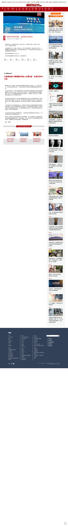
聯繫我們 (50, 343)
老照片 (22, 353)
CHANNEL (33, 2)
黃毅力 (35, 342)
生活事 (60, 2)
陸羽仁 (9, 342)
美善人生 (51, 2)
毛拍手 (35, 335)
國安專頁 (4, 2)
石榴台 (28, 2)
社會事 (19, 9)
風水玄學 (10, 345)
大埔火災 (8, 9)
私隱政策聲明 (51, 342)
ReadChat (10, 356)
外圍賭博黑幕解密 (25, 337)
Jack (35, 346)
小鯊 (22, 342)
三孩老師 (36, 349)
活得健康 (10, 351)
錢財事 (26, 9)
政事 (16, 9)
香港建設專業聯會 (37, 338)
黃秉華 (22, 345)
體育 (47, 2)
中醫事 (32, 9)
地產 (29, 9)
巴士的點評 (10, 337)
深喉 (22, 335)
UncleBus (10, 352)
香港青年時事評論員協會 (39, 345)
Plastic (44, 2)
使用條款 (50, 340)
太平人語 (23, 346)
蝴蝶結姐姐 (23, 359)
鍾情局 (9, 339)
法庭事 (23, 9)
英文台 (24, 2)
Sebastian (10, 341)
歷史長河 (56, 2)
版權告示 (50, 338)
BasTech (64, 2)
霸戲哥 (22, 344)
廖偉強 (22, 349)
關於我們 (50, 345)
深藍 (9, 338)
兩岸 (42, 9)
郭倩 (22, 339)
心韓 (41, 2)
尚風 (22, 348)
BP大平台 (15, 2)
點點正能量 (10, 355)
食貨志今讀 (23, 358)
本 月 (61, 16)
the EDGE (20, 2)
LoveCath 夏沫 (37, 344)
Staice (22, 352)
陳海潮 (35, 356)
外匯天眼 (36, 341)
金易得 (35, 348)
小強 (9, 344)
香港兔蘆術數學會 (12, 349)
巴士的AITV (9, 2)
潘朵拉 (22, 351)
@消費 (46, 9)
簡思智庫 (36, 351)
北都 (4, 9)
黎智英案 (13, 9)
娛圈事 (37, 2)
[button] (42, 129)
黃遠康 (9, 348)
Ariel (9, 335)
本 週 (56, 16)
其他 (52, 9)
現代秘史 (36, 337)
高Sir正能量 (23, 338)
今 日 (51, 16)
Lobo (9, 346)
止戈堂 (22, 341)
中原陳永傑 (10, 353)
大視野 (39, 9)
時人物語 (36, 339)
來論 (35, 358)
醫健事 (36, 9)
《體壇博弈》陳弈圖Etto (39, 355)
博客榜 (49, 9)
